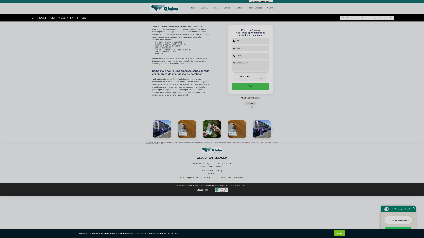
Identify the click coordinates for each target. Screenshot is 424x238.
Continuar (339, 233)
